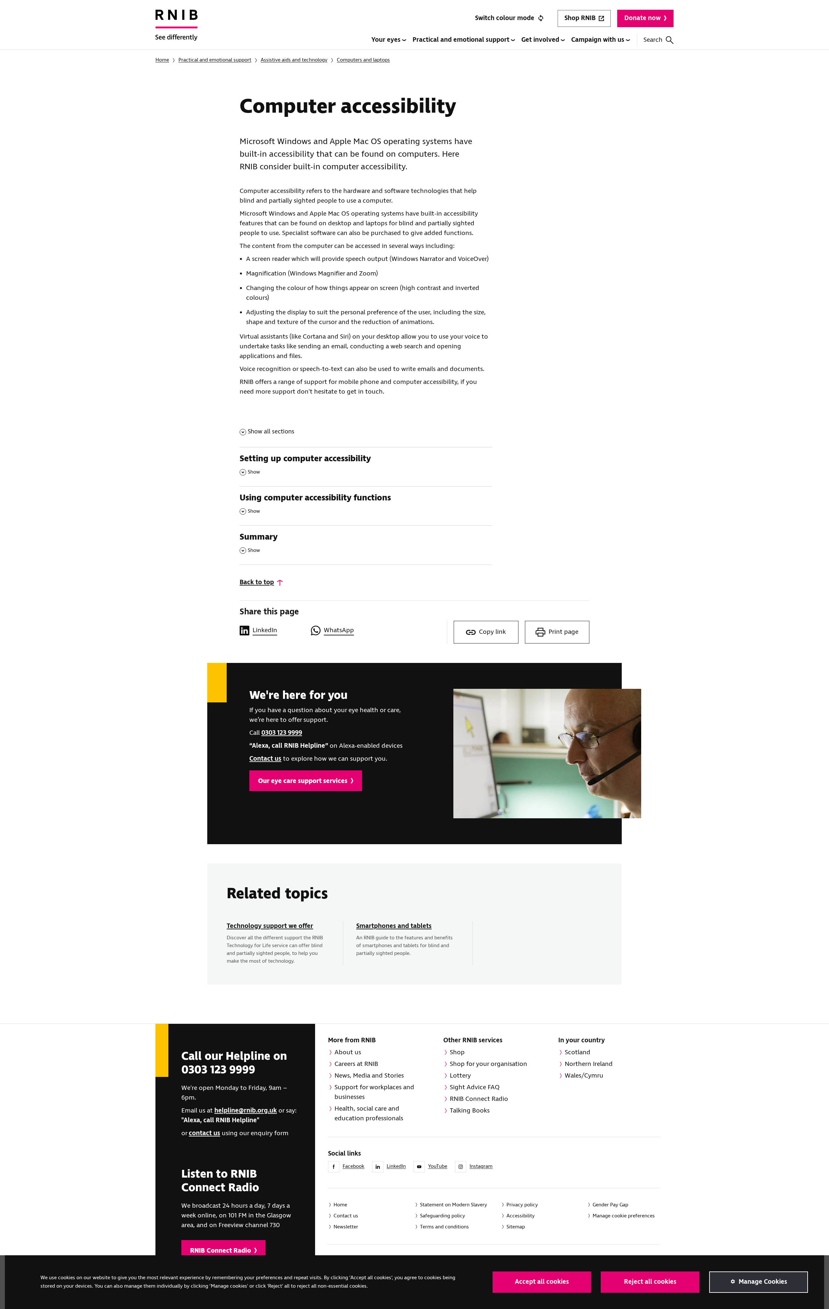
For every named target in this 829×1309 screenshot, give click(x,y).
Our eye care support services (302, 781)
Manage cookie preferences (624, 1216)
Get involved (541, 40)
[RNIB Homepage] (176, 30)
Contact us (265, 759)
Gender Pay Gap (610, 1205)
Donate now (642, 18)
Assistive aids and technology (294, 60)
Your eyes (386, 40)
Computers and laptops (363, 60)
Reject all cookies (650, 1282)
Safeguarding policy (442, 1216)
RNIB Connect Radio (220, 1251)
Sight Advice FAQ (475, 1087)
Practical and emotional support (462, 40)
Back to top (257, 582)
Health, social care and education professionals (369, 1113)
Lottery (460, 1075)
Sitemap (515, 1227)
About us (348, 1052)
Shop (457, 1052)
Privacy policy (522, 1205)
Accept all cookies (542, 1282)
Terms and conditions (444, 1227)
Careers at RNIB (356, 1064)
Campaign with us (598, 40)
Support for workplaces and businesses (374, 1092)
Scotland (577, 1052)
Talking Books (470, 1110)
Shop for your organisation (488, 1064)
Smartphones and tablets (394, 926)
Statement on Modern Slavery (453, 1205)
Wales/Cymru (584, 1075)
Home (162, 60)
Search (653, 40)
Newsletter (346, 1227)
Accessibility (520, 1216)
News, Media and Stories (369, 1075)
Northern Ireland (589, 1064)
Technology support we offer (270, 926)
